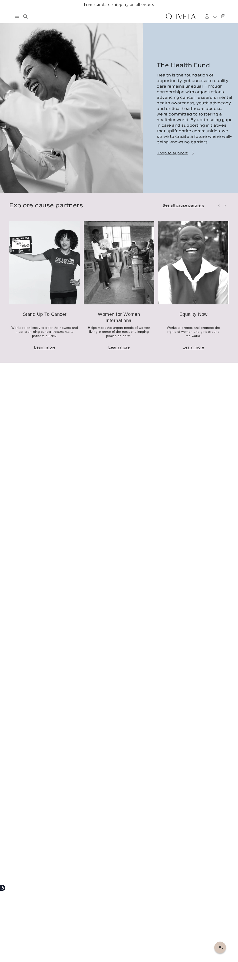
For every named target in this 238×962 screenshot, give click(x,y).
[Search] (24, 16)
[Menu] (14, 16)
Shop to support (172, 153)
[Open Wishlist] (215, 16)
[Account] (207, 16)
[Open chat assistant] (220, 947)
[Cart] (223, 16)
